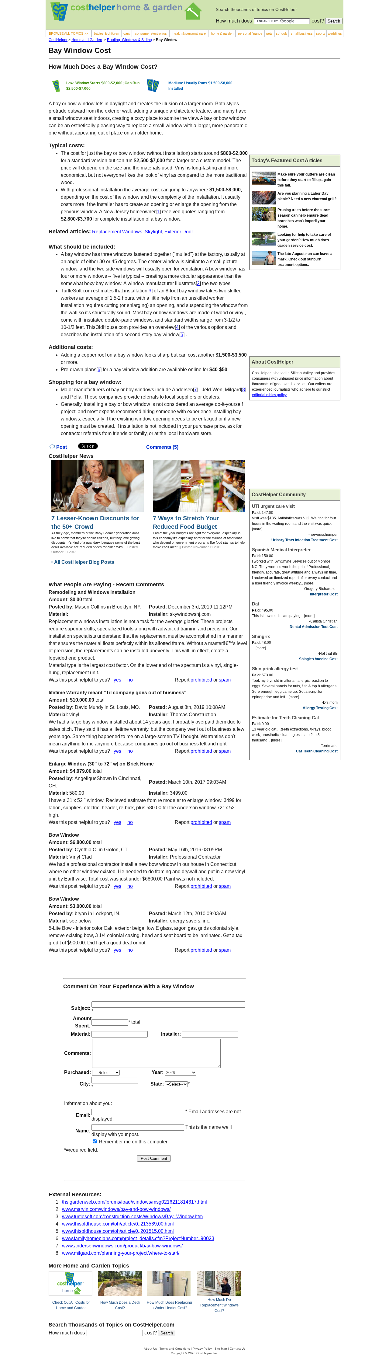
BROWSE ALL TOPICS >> (68, 33)
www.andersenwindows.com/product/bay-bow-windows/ (122, 1245)
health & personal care (189, 33)
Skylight (153, 231)
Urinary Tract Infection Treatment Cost (304, 540)
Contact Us (237, 1348)
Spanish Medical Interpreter (281, 549)
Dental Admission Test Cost (314, 627)
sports (320, 33)
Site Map (221, 1348)
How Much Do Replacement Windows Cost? (219, 1305)
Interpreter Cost (324, 594)
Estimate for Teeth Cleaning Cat (285, 717)
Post (61, 447)
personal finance (250, 33)
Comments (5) (162, 447)
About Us (150, 1348)
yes (117, 679)
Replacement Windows (117, 231)
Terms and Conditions (175, 1348)
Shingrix (261, 636)
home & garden (222, 33)
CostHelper (58, 40)
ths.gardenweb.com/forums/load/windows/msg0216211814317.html (134, 1202)
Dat (255, 603)
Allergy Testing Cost (320, 708)
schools (281, 33)
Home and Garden (86, 40)
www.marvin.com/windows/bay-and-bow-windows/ (116, 1209)
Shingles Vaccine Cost (318, 659)
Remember (110, 1141)
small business (302, 33)
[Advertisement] (294, 109)
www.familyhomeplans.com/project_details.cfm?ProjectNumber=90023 (138, 1238)
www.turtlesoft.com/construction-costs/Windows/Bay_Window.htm (132, 1216)
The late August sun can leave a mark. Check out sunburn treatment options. (304, 259)
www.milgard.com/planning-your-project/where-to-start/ (120, 1253)
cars (126, 33)
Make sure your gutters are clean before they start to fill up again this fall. (306, 179)
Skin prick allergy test (275, 668)
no (130, 679)
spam (225, 679)
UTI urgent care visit (273, 506)
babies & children (106, 33)
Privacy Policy (202, 1348)
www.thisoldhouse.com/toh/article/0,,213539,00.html (118, 1223)
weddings (335, 33)
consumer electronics (151, 33)
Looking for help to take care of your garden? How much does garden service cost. (304, 240)
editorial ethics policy (269, 395)
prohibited (201, 679)
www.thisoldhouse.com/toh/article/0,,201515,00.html (118, 1231)
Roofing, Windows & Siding (129, 40)
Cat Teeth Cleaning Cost (317, 751)
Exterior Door (178, 231)
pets (269, 33)
